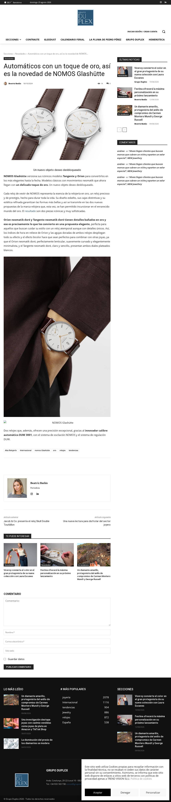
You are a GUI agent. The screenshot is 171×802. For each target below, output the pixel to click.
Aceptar (97, 792)
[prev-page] (119, 130)
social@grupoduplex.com (78, 784)
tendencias (73, 450)
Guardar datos (16, 659)
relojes (62, 450)
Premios (132, 703)
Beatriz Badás (140, 99)
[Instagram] (161, 2)
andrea (121, 151)
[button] (164, 32)
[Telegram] (80, 466)
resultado (30, 211)
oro (54, 450)
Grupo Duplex (140, 82)
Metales (133, 698)
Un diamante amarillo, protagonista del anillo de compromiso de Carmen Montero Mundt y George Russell (148, 113)
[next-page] (125, 130)
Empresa (163, 688)
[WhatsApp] (65, 466)
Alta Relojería (11, 450)
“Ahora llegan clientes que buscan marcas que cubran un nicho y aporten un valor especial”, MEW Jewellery (141, 155)
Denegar (125, 792)
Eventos (163, 690)
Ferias (150, 693)
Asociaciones (133, 688)
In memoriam (133, 695)
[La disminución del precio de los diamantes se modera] (11, 743)
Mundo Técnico (159, 698)
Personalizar (153, 792)
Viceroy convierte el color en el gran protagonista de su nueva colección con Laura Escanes (19, 573)
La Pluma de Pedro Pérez (155, 695)
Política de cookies (141, 778)
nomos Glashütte (42, 450)
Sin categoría (160, 703)
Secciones (8, 53)
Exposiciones (136, 693)
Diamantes (149, 688)
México (144, 698)
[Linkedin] (165, 2)
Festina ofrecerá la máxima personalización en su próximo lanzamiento (55, 573)
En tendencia (83, 565)
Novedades (20, 53)
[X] (57, 466)
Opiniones (147, 700)
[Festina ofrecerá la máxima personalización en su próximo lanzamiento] (57, 554)
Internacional (25, 450)
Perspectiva (161, 700)
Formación (162, 693)
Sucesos (163, 705)
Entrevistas (150, 690)
